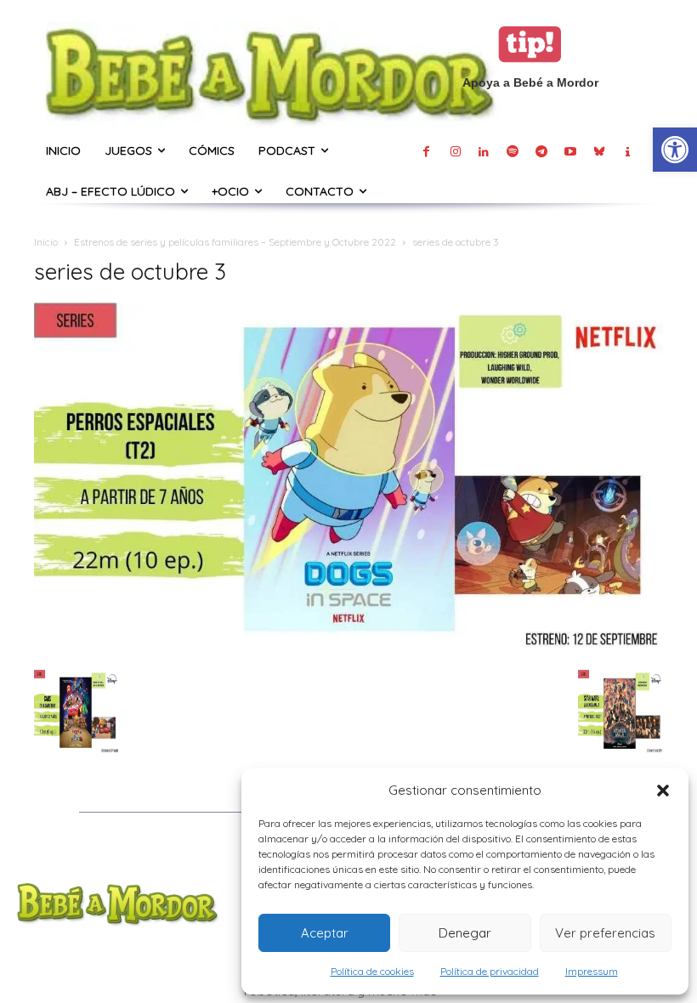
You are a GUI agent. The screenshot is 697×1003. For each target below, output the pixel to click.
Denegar (465, 933)
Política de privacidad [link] (489, 971)
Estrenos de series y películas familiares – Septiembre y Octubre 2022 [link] (235, 241)
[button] (663, 790)
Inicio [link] (46, 241)
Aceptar (324, 933)
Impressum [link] (591, 971)
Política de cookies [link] (372, 971)
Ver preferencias (605, 933)
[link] (675, 150)
